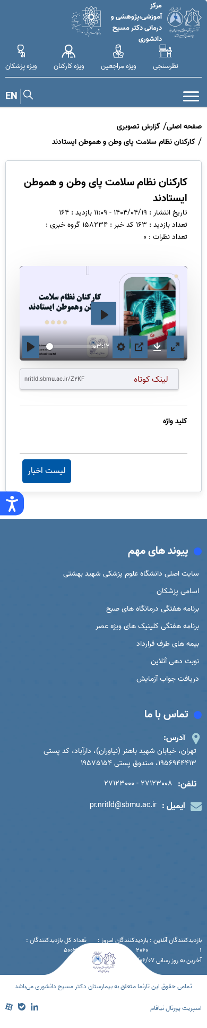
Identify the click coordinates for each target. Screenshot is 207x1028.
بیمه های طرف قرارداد (167, 644)
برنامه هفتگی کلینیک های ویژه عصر (147, 626)
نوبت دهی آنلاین (175, 661)
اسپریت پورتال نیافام (176, 1008)
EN (11, 96)
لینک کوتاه (151, 379)
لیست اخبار (47, 471)
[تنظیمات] (121, 347)
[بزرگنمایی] (175, 347)
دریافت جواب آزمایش (167, 679)
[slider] (72, 346)
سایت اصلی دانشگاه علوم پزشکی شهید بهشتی (131, 574)
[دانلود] (157, 346)
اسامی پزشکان (178, 591)
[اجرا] (30, 347)
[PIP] (139, 347)
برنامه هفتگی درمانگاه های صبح (152, 609)
